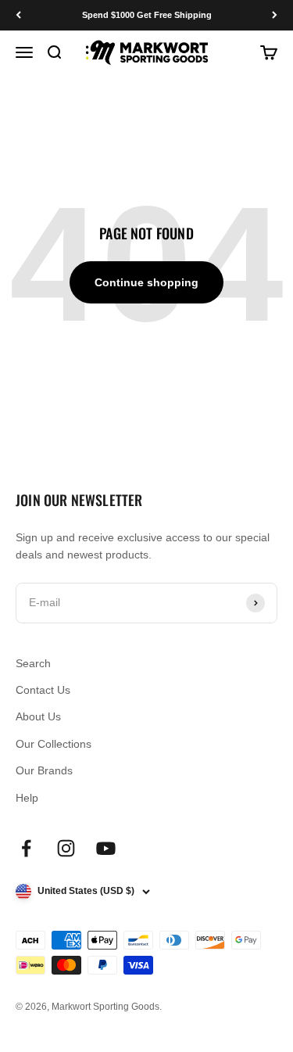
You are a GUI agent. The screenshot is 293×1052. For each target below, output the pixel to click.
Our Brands (44, 770)
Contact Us (43, 690)
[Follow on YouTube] (105, 848)
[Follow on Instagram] (66, 848)
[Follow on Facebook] (26, 848)
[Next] (274, 15)
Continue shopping (146, 282)
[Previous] (18, 15)
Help (27, 798)
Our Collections (53, 744)
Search (33, 663)
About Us (38, 716)
